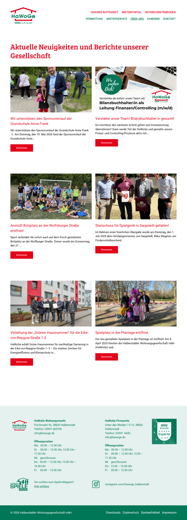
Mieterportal (132, 12)
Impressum (169, 512)
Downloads (113, 512)
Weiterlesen (21, 148)
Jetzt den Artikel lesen (51, 92)
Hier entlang (41, 486)
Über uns (137, 19)
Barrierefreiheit (150, 512)
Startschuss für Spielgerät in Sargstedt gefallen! (132, 225)
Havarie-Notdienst (104, 12)
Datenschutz (131, 512)
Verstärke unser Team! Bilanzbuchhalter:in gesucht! (134, 118)
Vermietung (94, 19)
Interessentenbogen (160, 12)
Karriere (153, 19)
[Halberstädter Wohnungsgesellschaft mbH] (23, 15)
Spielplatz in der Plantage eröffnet (121, 332)
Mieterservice (116, 19)
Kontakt (169, 19)
